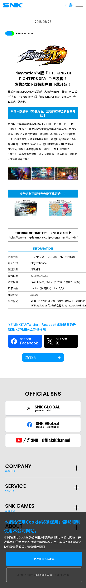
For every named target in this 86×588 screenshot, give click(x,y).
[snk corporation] (12, 5)
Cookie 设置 (44, 575)
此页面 (40, 547)
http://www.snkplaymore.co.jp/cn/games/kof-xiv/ (43, 237)
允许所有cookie (44, 559)
